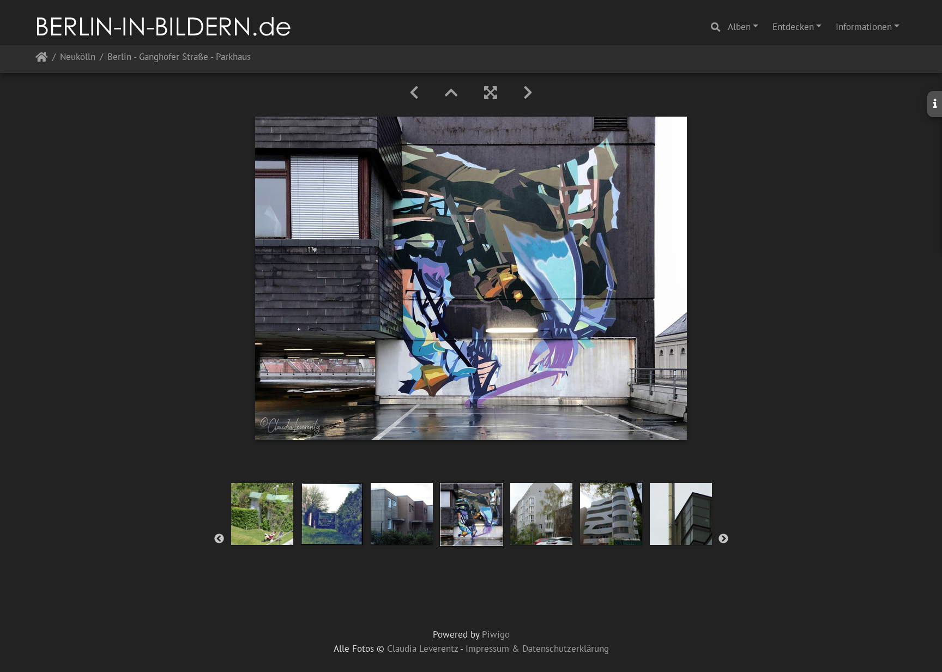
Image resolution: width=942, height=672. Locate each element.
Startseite (41, 59)
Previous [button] (219, 539)
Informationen (864, 27)
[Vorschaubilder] (451, 92)
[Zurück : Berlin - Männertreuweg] (414, 92)
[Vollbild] (490, 92)
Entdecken (793, 27)
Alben (739, 27)
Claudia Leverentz (422, 649)
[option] (262, 514)
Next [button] (723, 539)
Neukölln (77, 57)
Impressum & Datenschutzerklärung (537, 649)
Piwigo (496, 634)
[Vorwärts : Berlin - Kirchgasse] (528, 92)
